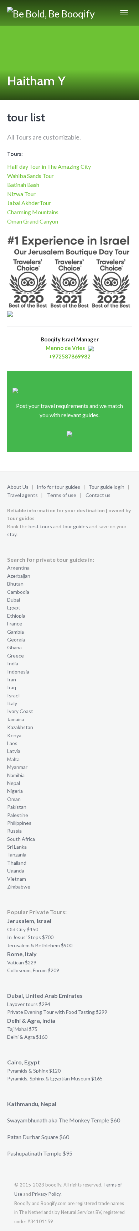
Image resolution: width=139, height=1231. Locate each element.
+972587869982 (70, 356)
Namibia (16, 775)
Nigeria (15, 791)
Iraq (11, 687)
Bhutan (15, 584)
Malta (13, 759)
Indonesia (18, 672)
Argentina (18, 568)
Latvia (13, 751)
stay (11, 534)
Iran (11, 679)
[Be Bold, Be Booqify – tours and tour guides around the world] (52, 13)
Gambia (15, 632)
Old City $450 (22, 929)
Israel (13, 695)
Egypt (13, 607)
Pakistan (16, 807)
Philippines (19, 823)
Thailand (16, 863)
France (14, 623)
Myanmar (17, 767)
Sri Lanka (17, 847)
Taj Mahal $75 (22, 1029)
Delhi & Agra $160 (27, 1037)
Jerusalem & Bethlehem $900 (39, 945)
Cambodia (18, 592)
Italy (12, 703)
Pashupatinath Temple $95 (39, 1153)
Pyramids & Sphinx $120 (34, 1071)
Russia (14, 831)
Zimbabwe (18, 887)
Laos (12, 743)
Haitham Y (36, 81)
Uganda (15, 871)
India (12, 663)
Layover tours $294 (28, 1004)
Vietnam (16, 879)
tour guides (75, 526)
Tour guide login (106, 487)
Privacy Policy (46, 1194)
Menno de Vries (65, 348)
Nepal (13, 783)
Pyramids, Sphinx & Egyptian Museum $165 (55, 1078)
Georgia (16, 640)
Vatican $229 (21, 962)
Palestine (17, 815)
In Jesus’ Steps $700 (30, 937)
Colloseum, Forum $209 (33, 970)
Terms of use (61, 495)
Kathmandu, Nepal (31, 1103)
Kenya (14, 735)
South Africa (21, 839)
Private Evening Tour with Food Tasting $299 (57, 1012)
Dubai (13, 600)
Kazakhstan (20, 727)
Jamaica (15, 719)
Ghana (14, 647)
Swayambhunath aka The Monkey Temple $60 (63, 1120)
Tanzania (16, 855)
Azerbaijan (18, 576)
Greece (15, 656)
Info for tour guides (58, 487)
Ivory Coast (20, 711)
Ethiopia (16, 616)
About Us (18, 487)
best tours (40, 526)
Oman (14, 799)
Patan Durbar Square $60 (38, 1136)
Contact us (98, 495)
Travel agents (22, 495)
